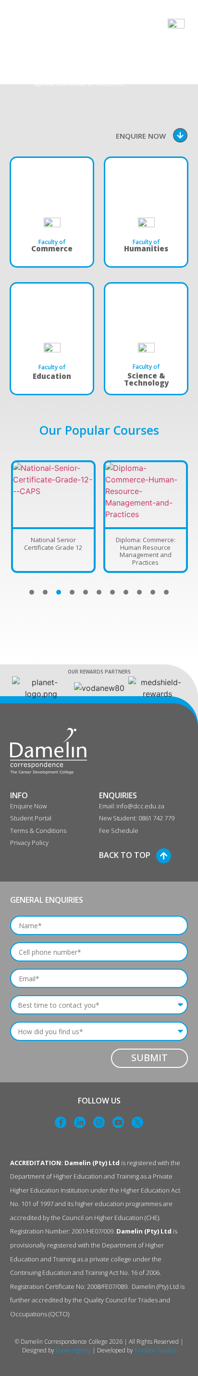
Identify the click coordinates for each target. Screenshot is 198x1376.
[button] (21, 26)
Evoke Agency (73, 1350)
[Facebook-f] (60, 1122)
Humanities (146, 248)
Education (52, 376)
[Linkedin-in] (80, 1122)
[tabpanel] (53, 516)
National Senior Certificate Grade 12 (53, 543)
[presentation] (31, 592)
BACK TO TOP (124, 855)
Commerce (52, 248)
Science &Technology (146, 379)
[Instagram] (99, 1122)
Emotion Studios (155, 1350)
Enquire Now (141, 136)
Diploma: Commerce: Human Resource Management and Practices (145, 551)
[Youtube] (118, 1122)
